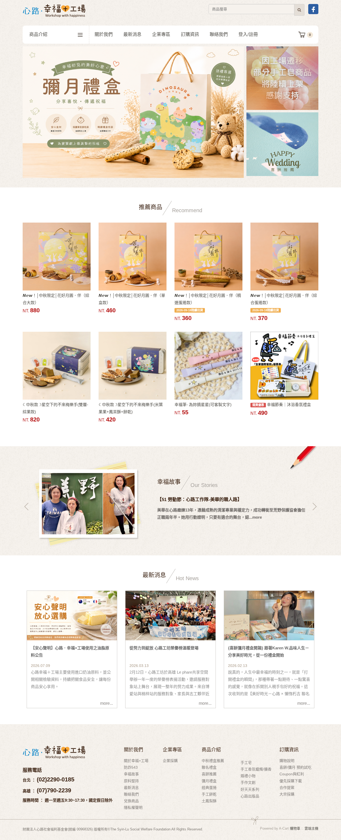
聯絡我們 (219, 34)
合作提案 (286, 787)
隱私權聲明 (133, 807)
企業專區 (161, 34)
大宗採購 (286, 794)
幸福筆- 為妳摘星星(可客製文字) (203, 404)
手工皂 (246, 762)
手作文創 (248, 782)
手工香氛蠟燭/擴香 (256, 769)
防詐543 (131, 767)
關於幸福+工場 (136, 761)
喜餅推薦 (209, 774)
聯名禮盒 (209, 767)
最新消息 (132, 34)
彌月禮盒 (209, 781)
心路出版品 (250, 796)
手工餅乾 (209, 794)
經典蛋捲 (209, 787)
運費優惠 (258, 405)
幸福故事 (131, 774)
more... (106, 703)
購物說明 (286, 761)
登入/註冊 (248, 34)
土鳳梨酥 (209, 801)
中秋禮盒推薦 (213, 761)
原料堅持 (131, 781)
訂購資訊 (190, 34)
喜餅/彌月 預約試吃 (295, 767)
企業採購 (170, 761)
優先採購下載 (290, 781)
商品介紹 (38, 34)
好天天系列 (250, 789)
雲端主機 (311, 828)
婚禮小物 (248, 776)
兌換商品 (131, 801)
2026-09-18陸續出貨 (189, 310)
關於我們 (104, 34)
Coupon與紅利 (291, 774)
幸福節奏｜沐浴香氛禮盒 (281, 404)
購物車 (295, 828)
